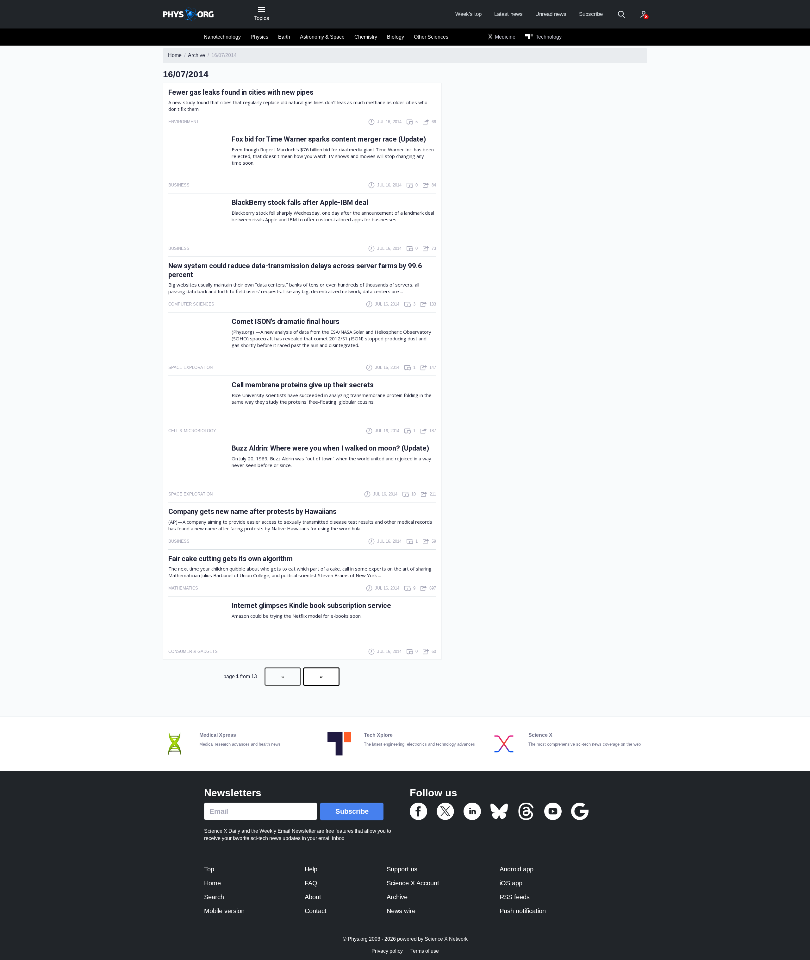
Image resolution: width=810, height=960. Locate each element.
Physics (259, 37)
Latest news (508, 14)
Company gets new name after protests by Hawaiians (252, 511)
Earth (284, 37)
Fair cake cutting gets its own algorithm (230, 559)
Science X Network (446, 939)
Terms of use (424, 951)
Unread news (550, 14)
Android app (516, 869)
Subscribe (591, 14)
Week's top (468, 14)
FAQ (311, 883)
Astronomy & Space (322, 37)
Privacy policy (387, 951)
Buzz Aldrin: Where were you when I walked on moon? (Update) (330, 448)
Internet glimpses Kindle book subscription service (311, 605)
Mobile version (224, 910)
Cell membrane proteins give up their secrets (303, 385)
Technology (548, 37)
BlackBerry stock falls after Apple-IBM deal (300, 202)
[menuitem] (222, 37)
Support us (402, 869)
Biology (395, 37)
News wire (401, 910)
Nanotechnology (222, 37)
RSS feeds (515, 897)
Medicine (504, 37)
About (313, 897)
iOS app (511, 883)
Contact (316, 910)
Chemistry (365, 37)
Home (212, 883)
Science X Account (413, 883)
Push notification (523, 910)
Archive (397, 897)
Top (209, 869)
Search (214, 897)
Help (311, 869)
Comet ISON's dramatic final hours (286, 321)
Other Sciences (431, 37)
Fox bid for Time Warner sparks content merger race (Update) (329, 139)
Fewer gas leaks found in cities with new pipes (241, 92)
